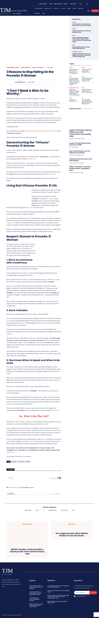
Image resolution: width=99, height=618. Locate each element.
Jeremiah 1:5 (31, 159)
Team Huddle (26, 67)
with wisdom (14, 380)
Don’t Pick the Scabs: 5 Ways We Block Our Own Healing (36, 587)
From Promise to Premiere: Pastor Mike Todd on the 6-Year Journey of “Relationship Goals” (81, 39)
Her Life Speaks (38, 67)
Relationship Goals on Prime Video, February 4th (81, 47)
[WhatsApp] (56, 82)
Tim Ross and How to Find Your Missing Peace (81, 31)
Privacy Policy (88, 596)
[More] (59, 82)
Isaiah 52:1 (31, 441)
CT (82, 97)
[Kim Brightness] (10, 82)
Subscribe (93, 592)
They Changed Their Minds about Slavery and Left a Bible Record (87, 101)
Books (74, 22)
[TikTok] (85, 615)
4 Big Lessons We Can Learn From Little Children (80, 160)
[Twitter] (96, 4)
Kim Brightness (20, 82)
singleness (9, 223)
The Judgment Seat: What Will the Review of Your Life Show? (71, 534)
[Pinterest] (52, 82)
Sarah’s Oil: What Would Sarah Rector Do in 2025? (87, 91)
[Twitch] (89, 615)
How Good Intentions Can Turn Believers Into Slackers (79, 152)
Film (73, 35)
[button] (87, 4)
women (28, 461)
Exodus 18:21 (28, 207)
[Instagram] (95, 4)
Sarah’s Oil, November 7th (73, 100)
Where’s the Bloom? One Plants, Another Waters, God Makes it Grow (80, 168)
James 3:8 (55, 410)
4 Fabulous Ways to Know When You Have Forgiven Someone (35, 593)
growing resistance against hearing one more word (41, 131)
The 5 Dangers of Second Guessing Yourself (34, 599)
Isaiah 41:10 (10, 452)
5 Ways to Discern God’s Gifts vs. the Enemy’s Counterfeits (36, 605)
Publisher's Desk (12, 67)
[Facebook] (93, 4)
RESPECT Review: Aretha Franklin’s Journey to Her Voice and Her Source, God (27, 551)
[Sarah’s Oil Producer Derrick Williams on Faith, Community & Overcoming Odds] (81, 119)
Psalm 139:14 (51, 174)
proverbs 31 (14, 461)
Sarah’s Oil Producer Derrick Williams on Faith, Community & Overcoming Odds (81, 55)
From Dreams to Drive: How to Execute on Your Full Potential (81, 24)
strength (21, 461)
